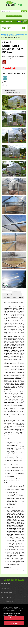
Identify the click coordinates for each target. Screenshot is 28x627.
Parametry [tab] (6, 294)
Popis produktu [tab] (7, 292)
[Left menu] (24, 28)
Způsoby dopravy (6, 586)
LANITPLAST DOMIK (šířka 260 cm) (10, 35)
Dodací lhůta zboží (6, 592)
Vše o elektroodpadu (7, 601)
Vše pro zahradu (5, 34)
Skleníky (12, 34)
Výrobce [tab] (21, 297)
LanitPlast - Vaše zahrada (14, 4)
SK (20, 21)
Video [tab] (12, 294)
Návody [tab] (18, 294)
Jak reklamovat (5, 595)
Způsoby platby (5, 588)
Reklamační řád (5, 583)
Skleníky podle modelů (21, 34)
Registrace (18, 16)
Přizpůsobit (14, 623)
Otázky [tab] (14, 297)
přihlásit (11, 16)
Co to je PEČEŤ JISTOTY (7, 597)
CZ (18, 21)
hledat (24, 11)
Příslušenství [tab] (17, 292)
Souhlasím (14, 618)
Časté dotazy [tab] (7, 297)
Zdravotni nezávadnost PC (8, 604)
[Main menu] (25, 21)
